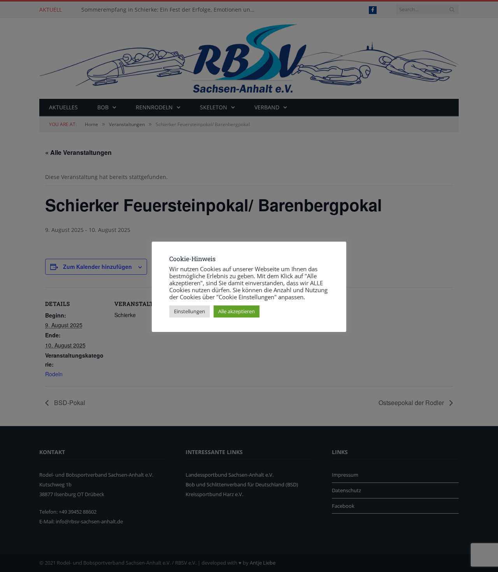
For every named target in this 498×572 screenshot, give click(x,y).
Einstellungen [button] (189, 311)
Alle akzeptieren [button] (236, 311)
